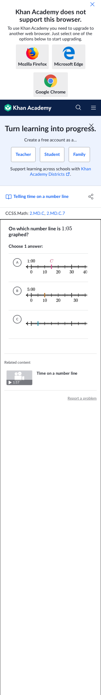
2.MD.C (37, 213)
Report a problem (82, 398)
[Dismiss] (92, 4)
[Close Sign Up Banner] (91, 125)
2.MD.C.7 (56, 213)
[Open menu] (93, 107)
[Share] (91, 196)
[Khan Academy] (25, 108)
